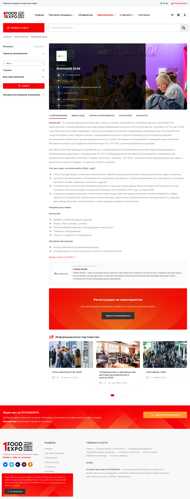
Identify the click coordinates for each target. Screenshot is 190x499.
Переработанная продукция (100, 452)
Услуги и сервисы (119, 456)
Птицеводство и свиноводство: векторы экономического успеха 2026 (117, 375)
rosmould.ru (68, 105)
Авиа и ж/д (78, 115)
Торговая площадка (60, 15)
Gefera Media (80, 269)
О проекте (126, 15)
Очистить (39, 46)
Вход (165, 3)
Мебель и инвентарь (96, 456)
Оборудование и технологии (110, 449)
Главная (39, 15)
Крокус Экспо (69, 81)
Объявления (85, 15)
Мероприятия (105, 15)
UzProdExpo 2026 (156, 372)
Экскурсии (125, 115)
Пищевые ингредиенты (140, 449)
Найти (25, 86)
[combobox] (24, 63)
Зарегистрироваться (118, 315)
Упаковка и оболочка (129, 452)
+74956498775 (70, 93)
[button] (24, 27)
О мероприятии (58, 115)
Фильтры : (8, 46)
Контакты (144, 15)
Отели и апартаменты (102, 115)
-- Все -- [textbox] (8, 63)
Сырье (89, 449)
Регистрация (180, 3)
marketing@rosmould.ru (75, 99)
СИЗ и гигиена (149, 452)
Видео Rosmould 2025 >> (62, 257)
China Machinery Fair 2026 (66, 372)
